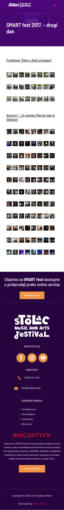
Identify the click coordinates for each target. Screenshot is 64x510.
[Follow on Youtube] (43, 358)
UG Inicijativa (28, 414)
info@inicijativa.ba (30, 388)
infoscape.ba (39, 503)
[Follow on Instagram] (32, 358)
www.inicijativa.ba (32, 468)
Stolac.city (27, 424)
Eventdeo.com (32, 295)
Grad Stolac (27, 419)
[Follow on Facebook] (21, 358)
